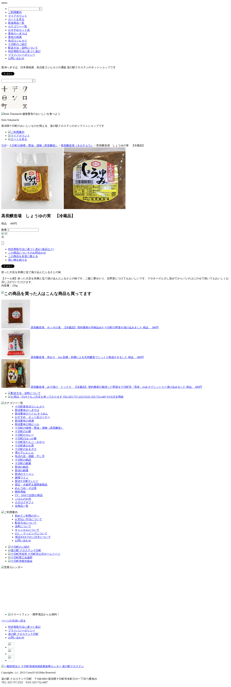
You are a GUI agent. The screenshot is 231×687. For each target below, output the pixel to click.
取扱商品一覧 (16, 22)
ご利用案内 (15, 12)
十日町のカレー (24, 434)
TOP (3, 145)
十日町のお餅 (23, 431)
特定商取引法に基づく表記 (24, 51)
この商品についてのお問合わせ (27, 252)
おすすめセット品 (19, 30)
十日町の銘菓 (23, 463)
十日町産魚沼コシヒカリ (30, 406)
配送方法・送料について (23, 47)
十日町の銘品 (23, 459)
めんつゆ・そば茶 (26, 488)
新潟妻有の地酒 (24, 420)
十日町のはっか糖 (26, 438)
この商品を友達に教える (23, 256)
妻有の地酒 (15, 37)
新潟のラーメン (24, 474)
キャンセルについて (27, 529)
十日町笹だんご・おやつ (30, 442)
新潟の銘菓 (21, 470)
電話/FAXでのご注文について (33, 537)
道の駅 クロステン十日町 (23, 634)
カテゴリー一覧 (17, 26)
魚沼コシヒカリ (17, 40)
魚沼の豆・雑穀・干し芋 (30, 456)
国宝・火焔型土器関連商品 (31, 484)
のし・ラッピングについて (31, 533)
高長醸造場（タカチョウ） (77, 145)
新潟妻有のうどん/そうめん (31, 413)
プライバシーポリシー (21, 54)
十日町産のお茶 (24, 445)
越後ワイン (21, 477)
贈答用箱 (20, 491)
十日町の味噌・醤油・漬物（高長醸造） (33, 145)
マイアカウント (17, 15)
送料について (23, 526)
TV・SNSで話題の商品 (29, 495)
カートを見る (16, 19)
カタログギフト (24, 502)
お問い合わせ (16, 58)
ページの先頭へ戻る (13, 620)
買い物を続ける (17, 259)
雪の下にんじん (24, 452)
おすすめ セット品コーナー (32, 417)
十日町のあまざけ (26, 449)
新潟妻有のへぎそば (27, 410)
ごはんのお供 (23, 498)
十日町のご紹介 (17, 44)
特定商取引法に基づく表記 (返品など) (31, 249)
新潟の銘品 (21, 466)
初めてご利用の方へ (27, 515)
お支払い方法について (28, 519)
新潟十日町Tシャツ (26, 481)
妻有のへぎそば (17, 33)
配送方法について (26, 522)
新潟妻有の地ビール (27, 424)
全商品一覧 (21, 505)
